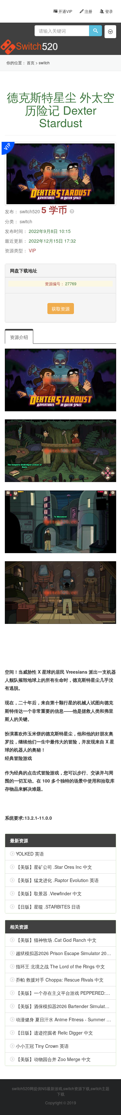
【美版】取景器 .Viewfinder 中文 (49, 893)
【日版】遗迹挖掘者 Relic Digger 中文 (54, 1032)
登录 (108, 11)
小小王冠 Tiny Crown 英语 (42, 1046)
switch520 (30, 211)
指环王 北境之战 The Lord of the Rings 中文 (60, 966)
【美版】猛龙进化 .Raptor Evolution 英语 (57, 880)
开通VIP (64, 11)
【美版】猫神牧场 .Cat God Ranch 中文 (56, 940)
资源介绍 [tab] (19, 337)
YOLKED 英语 (30, 853)
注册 (88, 11)
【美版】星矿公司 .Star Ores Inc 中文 (54, 867)
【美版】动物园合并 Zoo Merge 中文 (53, 1059)
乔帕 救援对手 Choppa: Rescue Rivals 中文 (60, 979)
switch (44, 62)
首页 (31, 62)
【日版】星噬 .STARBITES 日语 (48, 906)
